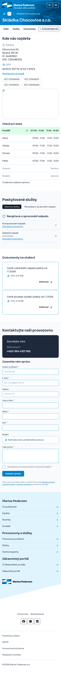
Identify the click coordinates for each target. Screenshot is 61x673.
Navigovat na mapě (13, 73)
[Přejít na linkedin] (37, 621)
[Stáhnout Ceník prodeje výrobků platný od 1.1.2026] (30, 303)
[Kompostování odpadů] (30, 225)
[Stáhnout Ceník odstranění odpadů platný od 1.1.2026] (30, 275)
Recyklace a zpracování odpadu (40, 206)
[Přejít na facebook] (24, 621)
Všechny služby (12, 206)
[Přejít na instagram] (30, 621)
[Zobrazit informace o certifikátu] (16, 606)
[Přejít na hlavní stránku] (19, 5)
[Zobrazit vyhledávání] (49, 5)
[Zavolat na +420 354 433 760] (19, 349)
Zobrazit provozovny (12, 226)
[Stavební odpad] (30, 236)
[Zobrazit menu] (56, 5)
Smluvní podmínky (24, 484)
